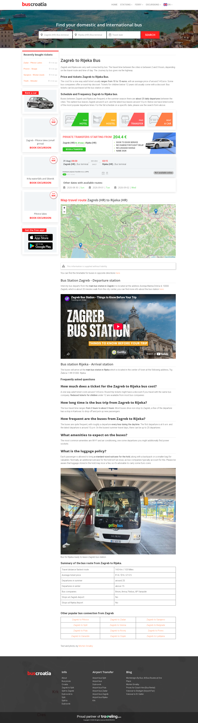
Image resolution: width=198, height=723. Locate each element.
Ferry (138, 4)
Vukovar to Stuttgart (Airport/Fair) (140, 691)
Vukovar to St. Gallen (135, 694)
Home (114, 4)
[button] (168, 5)
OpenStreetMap (170, 257)
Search (150, 35)
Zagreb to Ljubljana (156, 636)
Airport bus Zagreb (100, 694)
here (118, 273)
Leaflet (153, 257)
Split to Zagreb (68, 691)
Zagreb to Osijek (118, 636)
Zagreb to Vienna (118, 625)
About (64, 678)
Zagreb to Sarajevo (156, 619)
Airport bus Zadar (100, 691)
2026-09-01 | (101, 187)
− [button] (64, 212)
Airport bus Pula (99, 688)
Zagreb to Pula (80, 630)
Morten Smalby (86, 646)
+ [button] (64, 207)
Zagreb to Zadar (118, 619)
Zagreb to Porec (156, 630)
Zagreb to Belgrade (156, 625)
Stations (125, 4)
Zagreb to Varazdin (80, 636)
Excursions (152, 4)
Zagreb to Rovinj (118, 630)
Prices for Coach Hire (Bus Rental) (140, 688)
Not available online (163, 173)
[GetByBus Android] (40, 247)
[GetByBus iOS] (40, 234)
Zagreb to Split (80, 625)
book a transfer (74, 149)
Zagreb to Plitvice (80, 619)
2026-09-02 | (127, 187)
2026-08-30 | (75, 187)
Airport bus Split (99, 678)
